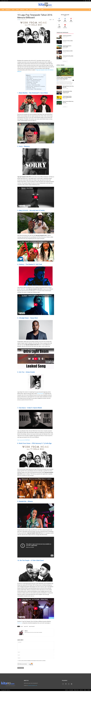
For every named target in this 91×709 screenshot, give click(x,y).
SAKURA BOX (31, 9)
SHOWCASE (8, 9)
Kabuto (19, 19)
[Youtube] (89, 0)
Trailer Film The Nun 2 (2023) (68, 40)
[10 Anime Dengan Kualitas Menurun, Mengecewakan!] (59, 97)
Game (57, 75)
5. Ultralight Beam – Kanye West (32, 82)
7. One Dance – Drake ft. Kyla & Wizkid (33, 84)
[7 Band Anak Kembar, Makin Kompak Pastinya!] (59, 92)
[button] (89, 9)
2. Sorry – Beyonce (29, 78)
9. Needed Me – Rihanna (30, 87)
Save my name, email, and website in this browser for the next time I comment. (32, 660)
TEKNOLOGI (22, 9)
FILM (13, 9)
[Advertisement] (35, 51)
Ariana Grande (40, 393)
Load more (64, 61)
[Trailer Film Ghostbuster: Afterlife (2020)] (59, 47)
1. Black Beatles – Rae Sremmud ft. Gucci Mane (34, 76)
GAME (27, 9)
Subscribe (65, 24)
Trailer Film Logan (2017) (67, 35)
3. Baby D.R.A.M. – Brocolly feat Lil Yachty (33, 79)
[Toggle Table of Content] (44, 75)
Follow (65, 18)
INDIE (42, 9)
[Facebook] (84, 0)
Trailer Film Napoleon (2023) (68, 50)
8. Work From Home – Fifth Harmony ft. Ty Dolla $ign (35, 86)
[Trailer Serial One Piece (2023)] (59, 57)
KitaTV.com (19, 623)
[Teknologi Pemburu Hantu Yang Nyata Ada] (59, 87)
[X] (87, 0)
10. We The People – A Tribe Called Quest (33, 89)
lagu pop (21, 626)
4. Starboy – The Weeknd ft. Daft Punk (33, 80)
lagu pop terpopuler (32, 626)
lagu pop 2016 (26, 626)
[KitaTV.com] (45, 5)
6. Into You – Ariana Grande (31, 83)
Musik (18, 12)
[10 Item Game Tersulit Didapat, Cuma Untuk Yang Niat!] (65, 72)
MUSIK (17, 9)
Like (59, 18)
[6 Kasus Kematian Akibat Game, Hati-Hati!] (59, 103)
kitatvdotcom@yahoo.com (32, 685)
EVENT (38, 9)
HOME (3, 9)
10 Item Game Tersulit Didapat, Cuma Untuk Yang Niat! (64, 78)
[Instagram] (85, 0)
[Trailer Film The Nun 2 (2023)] (59, 42)
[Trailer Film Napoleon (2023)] (59, 52)
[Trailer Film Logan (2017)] (59, 37)
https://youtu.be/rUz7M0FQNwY (23, 440)
